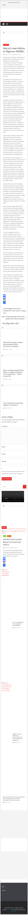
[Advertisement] (14, 824)
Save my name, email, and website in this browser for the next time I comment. (13, 472)
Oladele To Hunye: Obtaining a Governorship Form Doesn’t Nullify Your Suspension (17, 737)
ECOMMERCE (6, 44)
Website (4, 461)
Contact (3, 890)
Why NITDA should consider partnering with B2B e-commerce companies (12, 344)
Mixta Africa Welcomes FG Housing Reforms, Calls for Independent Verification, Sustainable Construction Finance (14, 798)
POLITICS (9, 536)
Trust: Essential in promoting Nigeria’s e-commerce (13, 404)
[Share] (14, 302)
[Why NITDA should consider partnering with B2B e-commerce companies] (14, 328)
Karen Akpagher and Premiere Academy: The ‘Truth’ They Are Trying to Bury (14, 311)
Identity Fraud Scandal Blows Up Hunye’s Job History (12, 542)
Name (4, 447)
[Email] (14, 300)
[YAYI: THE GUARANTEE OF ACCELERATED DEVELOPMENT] (6, 625)
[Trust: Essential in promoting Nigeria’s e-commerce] (14, 385)
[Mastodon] (14, 298)
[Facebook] (14, 295)
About (3, 886)
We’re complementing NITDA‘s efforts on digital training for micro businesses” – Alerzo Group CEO (13, 373)
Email (4, 454)
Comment (5, 426)
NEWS (5, 536)
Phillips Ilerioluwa (18, 54)
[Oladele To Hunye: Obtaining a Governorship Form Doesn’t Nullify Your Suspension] (6, 738)
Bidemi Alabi (15, 547)
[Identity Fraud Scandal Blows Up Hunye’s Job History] (14, 532)
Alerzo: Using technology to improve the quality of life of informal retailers (13, 318)
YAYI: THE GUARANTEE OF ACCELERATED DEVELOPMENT (18, 624)
